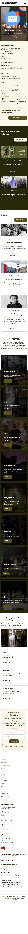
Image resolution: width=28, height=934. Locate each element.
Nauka (2, 777)
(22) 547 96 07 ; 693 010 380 (7, 860)
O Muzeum (3, 759)
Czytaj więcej (13, 171)
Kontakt (3, 783)
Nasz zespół (4, 762)
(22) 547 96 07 (4, 95)
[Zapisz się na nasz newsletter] (14, 24)
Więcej (6, 380)
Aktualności (4, 780)
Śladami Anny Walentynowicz (14, 243)
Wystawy (3, 768)
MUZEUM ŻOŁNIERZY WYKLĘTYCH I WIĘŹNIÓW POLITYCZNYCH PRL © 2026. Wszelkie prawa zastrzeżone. (14, 898)
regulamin (21, 746)
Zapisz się (13, 741)
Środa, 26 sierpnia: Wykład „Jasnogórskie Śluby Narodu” (14, 195)
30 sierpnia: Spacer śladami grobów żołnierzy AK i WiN (14, 165)
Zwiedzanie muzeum (17, 117)
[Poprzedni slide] (2, 23)
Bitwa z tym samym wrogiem (14, 279)
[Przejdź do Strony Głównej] (9, 3)
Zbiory (2, 771)
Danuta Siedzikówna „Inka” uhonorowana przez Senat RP (14, 315)
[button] (25, 3)
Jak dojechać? (4, 801)
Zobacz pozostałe (19, 139)
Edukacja (3, 774)
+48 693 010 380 (5, 96)
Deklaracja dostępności (6, 786)
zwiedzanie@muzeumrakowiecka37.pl (10, 864)
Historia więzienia (5, 765)
